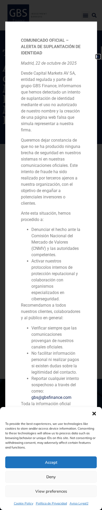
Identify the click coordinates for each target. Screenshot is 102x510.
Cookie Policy (23, 503)
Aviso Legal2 (79, 503)
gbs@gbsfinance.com (51, 397)
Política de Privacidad (51, 503)
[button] (94, 413)
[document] (51, 255)
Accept (51, 462)
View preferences (51, 491)
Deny (51, 476)
